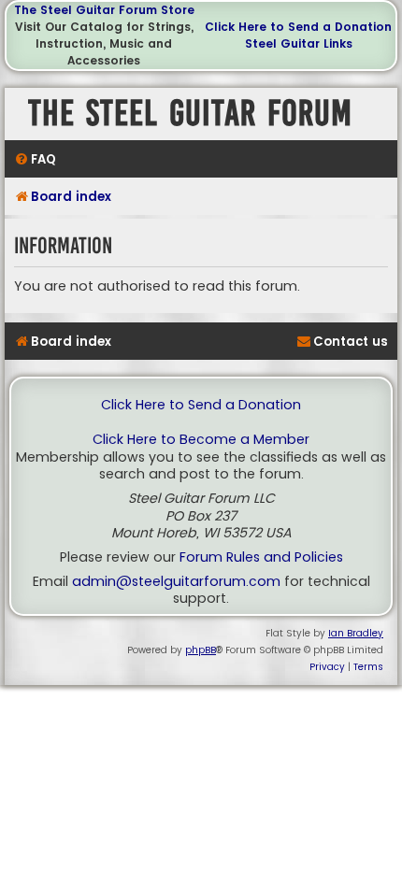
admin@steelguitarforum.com (176, 582)
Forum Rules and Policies (261, 557)
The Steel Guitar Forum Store (104, 10)
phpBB (200, 650)
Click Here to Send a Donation (298, 27)
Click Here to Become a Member (201, 440)
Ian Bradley (355, 633)
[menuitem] (35, 159)
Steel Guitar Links (298, 43)
